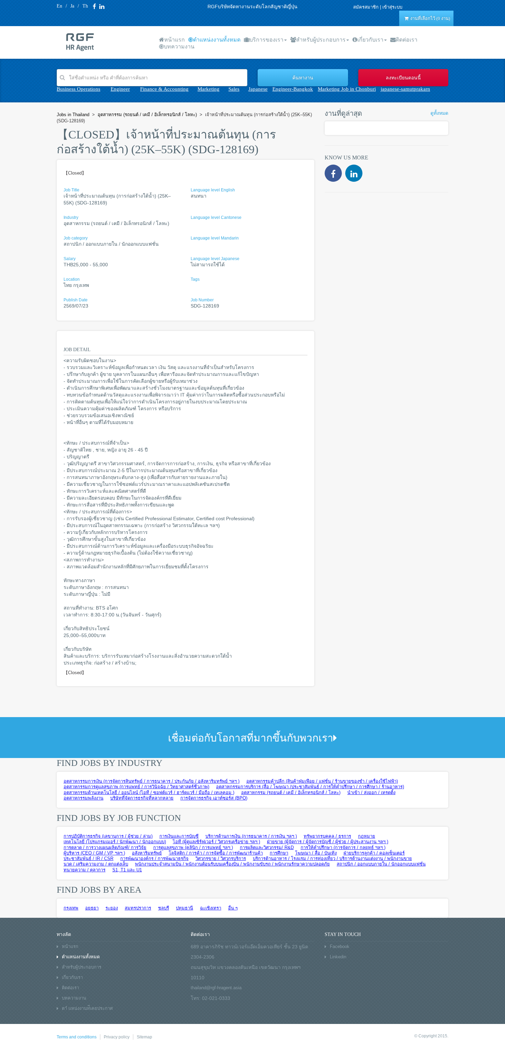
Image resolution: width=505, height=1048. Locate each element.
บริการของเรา (266, 40)
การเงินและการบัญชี (179, 836)
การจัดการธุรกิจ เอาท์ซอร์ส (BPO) (213, 798)
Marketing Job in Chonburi (347, 89)
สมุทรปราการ (138, 908)
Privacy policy (117, 1037)
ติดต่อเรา (406, 40)
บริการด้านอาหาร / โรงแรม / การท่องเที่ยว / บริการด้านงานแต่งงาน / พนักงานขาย (332, 858)
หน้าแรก (174, 40)
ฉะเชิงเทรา (210, 908)
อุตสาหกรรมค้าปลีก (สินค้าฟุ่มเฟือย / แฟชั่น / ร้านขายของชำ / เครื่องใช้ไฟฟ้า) (322, 781)
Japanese (258, 89)
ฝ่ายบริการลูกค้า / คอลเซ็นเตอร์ (374, 853)
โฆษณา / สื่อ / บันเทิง (316, 853)
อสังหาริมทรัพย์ (147, 853)
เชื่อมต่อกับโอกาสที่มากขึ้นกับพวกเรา (250, 738)
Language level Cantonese (216, 217)
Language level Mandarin (215, 238)
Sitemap (144, 1037)
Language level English (213, 190)
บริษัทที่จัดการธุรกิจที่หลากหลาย (141, 798)
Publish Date (76, 300)
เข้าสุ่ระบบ (392, 7)
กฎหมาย (366, 836)
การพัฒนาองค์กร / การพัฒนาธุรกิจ (154, 858)
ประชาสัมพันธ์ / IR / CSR (88, 858)
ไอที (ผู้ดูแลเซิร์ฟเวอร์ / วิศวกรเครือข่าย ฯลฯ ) (216, 841)
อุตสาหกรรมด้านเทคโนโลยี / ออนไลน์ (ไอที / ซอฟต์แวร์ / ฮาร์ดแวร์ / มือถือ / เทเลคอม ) (149, 792)
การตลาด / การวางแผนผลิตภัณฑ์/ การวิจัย (105, 847)
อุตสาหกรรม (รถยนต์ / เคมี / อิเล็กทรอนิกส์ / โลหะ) (290, 792)
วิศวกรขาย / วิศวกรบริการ (220, 858)
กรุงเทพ (71, 908)
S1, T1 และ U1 (127, 869)
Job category (76, 238)
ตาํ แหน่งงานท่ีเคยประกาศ (87, 1008)
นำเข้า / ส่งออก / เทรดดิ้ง (371, 792)
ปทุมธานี (184, 908)
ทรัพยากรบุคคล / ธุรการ (327, 836)
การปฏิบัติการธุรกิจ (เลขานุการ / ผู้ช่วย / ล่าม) (108, 836)
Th (85, 6)
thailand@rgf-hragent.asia (216, 987)
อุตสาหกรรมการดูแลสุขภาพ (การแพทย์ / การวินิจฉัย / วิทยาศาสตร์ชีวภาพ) (136, 786)
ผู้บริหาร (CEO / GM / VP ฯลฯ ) (94, 853)
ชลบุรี (163, 908)
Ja (72, 6)
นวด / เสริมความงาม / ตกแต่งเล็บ (96, 864)
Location (72, 279)
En (59, 6)
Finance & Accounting (164, 89)
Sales (233, 89)
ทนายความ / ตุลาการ (84, 869)
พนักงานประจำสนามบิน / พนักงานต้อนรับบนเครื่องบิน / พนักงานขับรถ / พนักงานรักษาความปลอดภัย (232, 864)
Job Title (71, 190)
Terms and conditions (77, 1037)
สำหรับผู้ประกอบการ (321, 40)
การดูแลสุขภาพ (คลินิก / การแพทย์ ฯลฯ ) (193, 847)
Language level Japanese (215, 258)
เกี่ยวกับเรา (370, 40)
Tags (195, 279)
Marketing (209, 89)
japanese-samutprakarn (405, 89)
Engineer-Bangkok (292, 89)
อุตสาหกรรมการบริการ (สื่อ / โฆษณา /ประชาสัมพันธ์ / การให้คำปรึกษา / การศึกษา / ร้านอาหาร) (310, 786)
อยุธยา (92, 908)
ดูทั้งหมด (439, 113)
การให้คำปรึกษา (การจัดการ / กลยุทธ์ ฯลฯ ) (343, 847)
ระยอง (111, 908)
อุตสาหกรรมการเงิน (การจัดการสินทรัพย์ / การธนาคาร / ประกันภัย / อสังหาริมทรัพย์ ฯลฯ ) (151, 781)
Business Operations (78, 89)
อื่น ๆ (233, 908)
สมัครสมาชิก (366, 7)
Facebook (339, 946)
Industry (71, 217)
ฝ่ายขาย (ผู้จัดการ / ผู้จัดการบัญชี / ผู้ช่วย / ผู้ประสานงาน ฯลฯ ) (327, 841)
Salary (70, 258)
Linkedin (338, 956)
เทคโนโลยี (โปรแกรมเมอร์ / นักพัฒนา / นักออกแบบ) (115, 841)
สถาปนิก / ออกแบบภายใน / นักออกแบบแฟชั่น (381, 864)
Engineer (120, 89)
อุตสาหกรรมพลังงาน (83, 798)
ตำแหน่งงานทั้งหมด (216, 40)
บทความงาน (179, 46)
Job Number (202, 300)
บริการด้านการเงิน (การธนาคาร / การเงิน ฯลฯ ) (251, 836)
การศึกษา (279, 853)
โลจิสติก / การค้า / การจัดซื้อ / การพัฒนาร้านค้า (216, 853)
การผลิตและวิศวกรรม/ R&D (267, 847)
